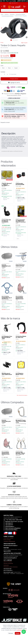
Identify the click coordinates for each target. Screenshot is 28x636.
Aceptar (18, 633)
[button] (14, 28)
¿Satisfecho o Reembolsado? (9, 541)
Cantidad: (3, 72)
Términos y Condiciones (8, 563)
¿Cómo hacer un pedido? (8, 538)
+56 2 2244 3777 (14, 2)
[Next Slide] (26, 28)
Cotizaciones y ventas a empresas (11, 567)
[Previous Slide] (1, 28)
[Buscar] (25, 10)
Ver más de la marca (22, 395)
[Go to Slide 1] (11, 40)
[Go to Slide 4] (15, 40)
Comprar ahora (14, 79)
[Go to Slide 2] (12, 40)
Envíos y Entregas (7, 539)
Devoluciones (6, 565)
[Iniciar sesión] (19, 6)
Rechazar (11, 633)
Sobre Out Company (8, 561)
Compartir (25, 42)
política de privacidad (21, 630)
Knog (2, 42)
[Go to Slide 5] (16, 40)
